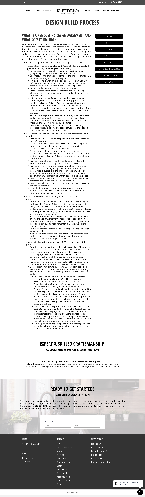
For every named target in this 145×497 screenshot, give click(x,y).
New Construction (62, 469)
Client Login (26, 2)
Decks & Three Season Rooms (100, 451)
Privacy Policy (26, 461)
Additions (59, 465)
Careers (59, 484)
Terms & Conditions (28, 458)
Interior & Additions (97, 454)
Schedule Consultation (111, 10)
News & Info (61, 451)
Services (37, 10)
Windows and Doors (63, 476)
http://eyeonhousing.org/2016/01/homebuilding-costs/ (60, 286)
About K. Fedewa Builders (65, 447)
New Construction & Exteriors (100, 462)
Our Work (88, 10)
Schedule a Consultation (64, 480)
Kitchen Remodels (62, 458)
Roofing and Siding (62, 473)
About (97, 10)
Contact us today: (110, 2)
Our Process (47, 10)
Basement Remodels (97, 443)
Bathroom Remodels (63, 462)
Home (28, 10)
